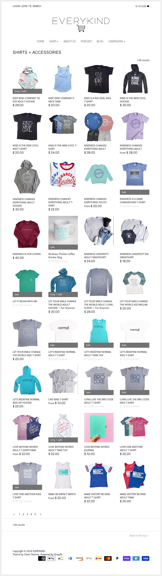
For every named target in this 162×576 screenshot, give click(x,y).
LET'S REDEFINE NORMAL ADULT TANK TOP (97, 353)
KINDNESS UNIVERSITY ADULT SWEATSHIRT (96, 255)
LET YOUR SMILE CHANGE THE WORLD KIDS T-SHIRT (27, 353)
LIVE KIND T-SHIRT (58, 399)
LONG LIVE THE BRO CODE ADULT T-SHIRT (98, 401)
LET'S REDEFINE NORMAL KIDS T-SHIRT (133, 353)
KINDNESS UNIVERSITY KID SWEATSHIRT (134, 255)
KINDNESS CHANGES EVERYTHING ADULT (95, 147)
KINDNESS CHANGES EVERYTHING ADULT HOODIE (24, 202)
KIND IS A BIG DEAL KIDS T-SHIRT (97, 100)
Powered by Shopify (51, 554)
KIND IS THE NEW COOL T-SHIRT (62, 147)
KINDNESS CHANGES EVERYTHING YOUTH (95, 200)
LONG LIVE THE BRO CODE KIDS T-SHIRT (134, 401)
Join (24, 6)
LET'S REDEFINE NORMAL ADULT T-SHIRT (62, 353)
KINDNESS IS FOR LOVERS (27, 253)
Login (16, 6)
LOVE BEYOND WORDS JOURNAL (96, 448)
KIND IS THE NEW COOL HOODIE (133, 100)
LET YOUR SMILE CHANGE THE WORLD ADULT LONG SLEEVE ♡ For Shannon (98, 304)
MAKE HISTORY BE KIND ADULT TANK (133, 495)
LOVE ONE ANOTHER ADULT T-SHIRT (131, 448)
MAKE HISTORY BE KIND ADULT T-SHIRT (97, 495)
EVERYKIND (39, 551)
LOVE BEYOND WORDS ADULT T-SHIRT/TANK (25, 448)
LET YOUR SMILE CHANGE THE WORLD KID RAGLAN (134, 303)
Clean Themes (31, 554)
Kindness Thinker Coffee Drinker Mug (61, 255)
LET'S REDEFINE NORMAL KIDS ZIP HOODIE (26, 401)
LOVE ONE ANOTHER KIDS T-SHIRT (27, 495)
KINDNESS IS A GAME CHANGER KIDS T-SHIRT (132, 200)
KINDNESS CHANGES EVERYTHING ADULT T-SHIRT (60, 202)
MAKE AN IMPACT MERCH (62, 494)
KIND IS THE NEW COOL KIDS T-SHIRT (26, 147)
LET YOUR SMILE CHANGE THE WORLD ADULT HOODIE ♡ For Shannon (62, 304)
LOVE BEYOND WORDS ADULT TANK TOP (61, 448)
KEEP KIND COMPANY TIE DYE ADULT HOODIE (26, 100)
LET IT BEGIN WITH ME (25, 301)
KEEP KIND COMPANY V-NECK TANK (61, 100)
